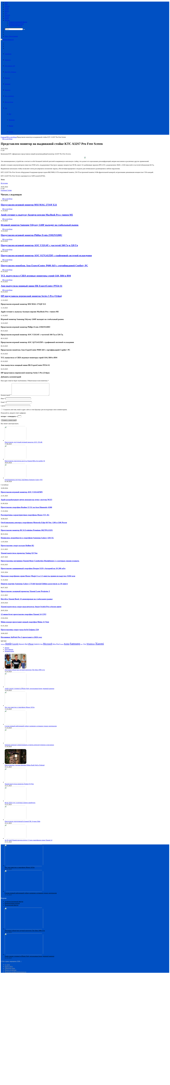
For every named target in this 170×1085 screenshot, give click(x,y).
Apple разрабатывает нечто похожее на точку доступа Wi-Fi (26, 500)
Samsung (7, 6)
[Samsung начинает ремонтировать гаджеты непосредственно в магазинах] (15, 743)
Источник (4, 183)
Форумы (7, 20)
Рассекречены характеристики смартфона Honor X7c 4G (25, 515)
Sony (81, 644)
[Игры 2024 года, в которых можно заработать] (15, 801)
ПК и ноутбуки (9, 102)
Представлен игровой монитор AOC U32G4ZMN (22, 492)
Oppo (6, 4)
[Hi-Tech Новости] (7, 39)
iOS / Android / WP (10, 66)
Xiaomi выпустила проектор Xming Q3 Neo (19, 553)
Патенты (12, 120)
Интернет (7, 78)
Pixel (58, 644)
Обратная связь (10, 968)
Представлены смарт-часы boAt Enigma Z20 (20, 630)
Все (10, 114)
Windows (91, 644)
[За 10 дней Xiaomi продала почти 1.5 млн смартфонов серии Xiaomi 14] (15, 838)
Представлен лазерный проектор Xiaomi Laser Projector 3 (25, 591)
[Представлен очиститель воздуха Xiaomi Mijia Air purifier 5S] (15, 459)
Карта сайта (9, 966)
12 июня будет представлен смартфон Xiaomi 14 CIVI (23, 614)
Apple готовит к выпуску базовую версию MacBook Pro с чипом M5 (37, 215)
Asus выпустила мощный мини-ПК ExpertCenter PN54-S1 (31, 286)
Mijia (54, 644)
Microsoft (7, 15)
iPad (26, 644)
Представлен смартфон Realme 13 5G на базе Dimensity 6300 (26, 507)
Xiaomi (7, 8)
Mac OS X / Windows (10, 72)
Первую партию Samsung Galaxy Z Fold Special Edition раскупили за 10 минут (34, 584)
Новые (7, 648)
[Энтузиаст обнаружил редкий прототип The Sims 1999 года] (15, 668)
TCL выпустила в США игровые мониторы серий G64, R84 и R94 (36, 275)
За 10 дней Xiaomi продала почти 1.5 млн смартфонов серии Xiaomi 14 (28, 840)
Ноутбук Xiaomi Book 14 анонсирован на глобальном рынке (27, 599)
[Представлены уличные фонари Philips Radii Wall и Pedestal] (15, 763)
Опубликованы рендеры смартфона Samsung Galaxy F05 (23, 480)
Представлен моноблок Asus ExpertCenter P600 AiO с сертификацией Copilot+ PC (44, 265)
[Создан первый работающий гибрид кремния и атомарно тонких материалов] (15, 724)
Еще (6, 108)
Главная (3, 137)
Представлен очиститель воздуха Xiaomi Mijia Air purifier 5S (25, 461)
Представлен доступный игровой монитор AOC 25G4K (23, 442)
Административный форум (18, 22)
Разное (11, 126)
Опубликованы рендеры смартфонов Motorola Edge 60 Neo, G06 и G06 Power (34, 522)
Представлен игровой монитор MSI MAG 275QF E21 (29, 204)
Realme (7, 18)
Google (7, 9)
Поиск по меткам (10, 970)
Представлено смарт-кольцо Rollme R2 (17, 545)
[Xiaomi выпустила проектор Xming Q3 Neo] (15, 782)
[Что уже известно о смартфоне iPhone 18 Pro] (15, 705)
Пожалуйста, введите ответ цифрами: (13, 413)
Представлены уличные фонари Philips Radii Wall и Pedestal (24, 765)
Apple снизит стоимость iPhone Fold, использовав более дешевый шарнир (29, 688)
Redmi (66, 644)
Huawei (7, 11)
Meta (41, 644)
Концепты (7, 90)
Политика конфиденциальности (15, 972)
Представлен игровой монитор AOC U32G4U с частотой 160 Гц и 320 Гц (39, 245)
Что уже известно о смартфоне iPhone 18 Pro (20, 707)
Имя (3, 398)
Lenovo (37, 644)
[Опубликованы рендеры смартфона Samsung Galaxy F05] (15, 478)
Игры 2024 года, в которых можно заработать (20, 802)
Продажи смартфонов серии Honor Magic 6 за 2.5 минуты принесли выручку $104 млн (38, 576)
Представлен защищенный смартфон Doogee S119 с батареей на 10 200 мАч (33, 568)
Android (3, 644)
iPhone (31, 644)
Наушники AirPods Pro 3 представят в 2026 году (21, 637)
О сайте (7, 965)
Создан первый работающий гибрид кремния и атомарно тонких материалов (31, 726)
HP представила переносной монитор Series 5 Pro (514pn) (31, 296)
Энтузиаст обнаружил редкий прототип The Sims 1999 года (25, 670)
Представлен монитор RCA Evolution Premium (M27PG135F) (27, 530)
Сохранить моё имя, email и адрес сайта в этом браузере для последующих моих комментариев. (35, 409)
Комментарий (6, 395)
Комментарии (9, 651)
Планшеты (8, 60)
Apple (6, 2)
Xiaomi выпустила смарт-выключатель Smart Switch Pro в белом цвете (31, 607)
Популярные (9, 649)
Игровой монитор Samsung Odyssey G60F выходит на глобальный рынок (40, 225)
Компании (7, 84)
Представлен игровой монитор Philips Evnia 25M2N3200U (31, 235)
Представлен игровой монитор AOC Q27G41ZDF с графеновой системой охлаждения (46, 255)
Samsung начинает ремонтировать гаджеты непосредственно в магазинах (29, 745)
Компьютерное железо (16, 24)
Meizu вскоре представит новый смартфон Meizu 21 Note (25, 622)
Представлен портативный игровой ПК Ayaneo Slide (22, 821)
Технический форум (15, 25)
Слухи (11, 132)
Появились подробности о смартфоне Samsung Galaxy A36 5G (27, 538)
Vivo (6, 13)
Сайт (2, 406)
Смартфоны (8, 54)
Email (3, 402)
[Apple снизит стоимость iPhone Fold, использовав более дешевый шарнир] (15, 687)
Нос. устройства (9, 96)
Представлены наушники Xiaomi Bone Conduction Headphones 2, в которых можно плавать (40, 561)
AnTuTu (7, 16)
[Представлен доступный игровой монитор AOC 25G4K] (15, 440)
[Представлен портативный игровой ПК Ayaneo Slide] (15, 819)
